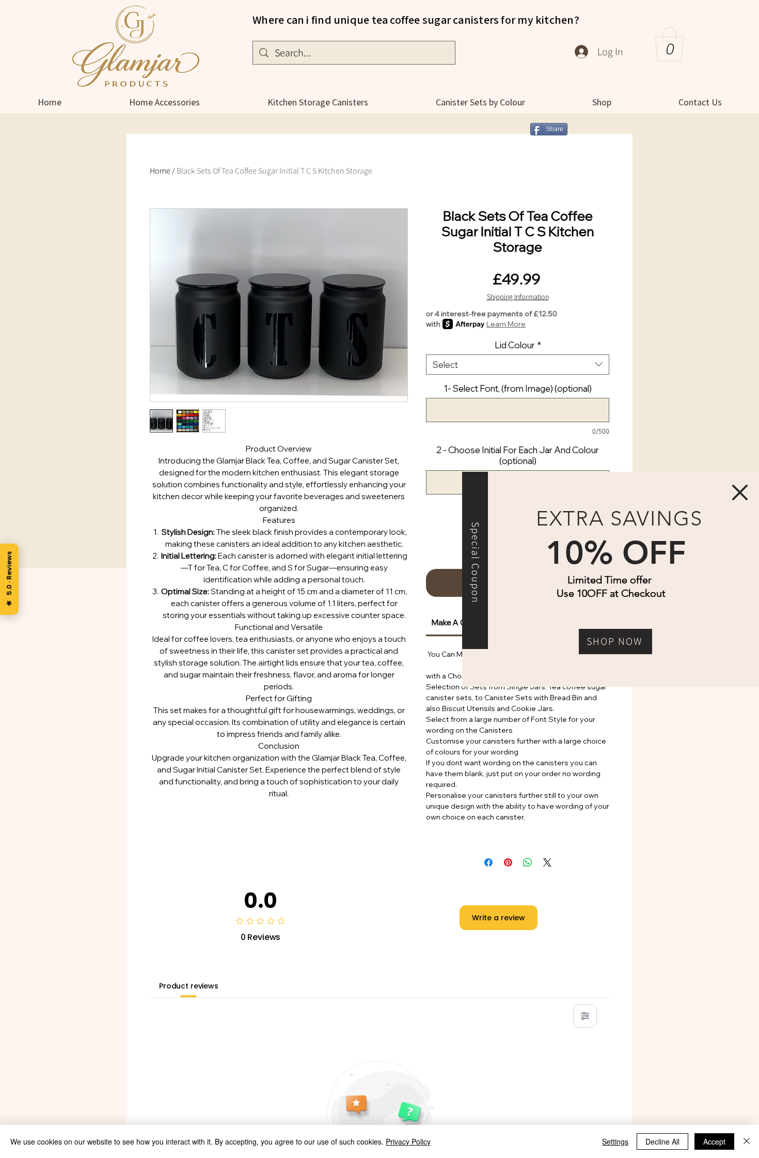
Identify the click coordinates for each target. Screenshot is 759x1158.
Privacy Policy (408, 1141)
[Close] (746, 1141)
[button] (740, 492)
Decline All (662, 1141)
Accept (714, 1141)
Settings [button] (615, 1141)
